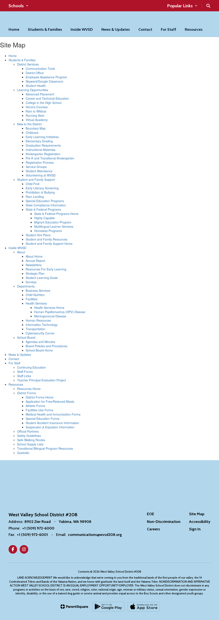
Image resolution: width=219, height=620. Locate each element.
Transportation (35, 329)
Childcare (32, 132)
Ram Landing (35, 196)
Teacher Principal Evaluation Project (41, 380)
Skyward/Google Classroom (44, 81)
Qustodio (23, 453)
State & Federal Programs (43, 209)
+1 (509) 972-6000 (38, 528)
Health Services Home (49, 307)
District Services (28, 64)
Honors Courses (37, 107)
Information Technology (42, 324)
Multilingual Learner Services (53, 226)
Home (13, 56)
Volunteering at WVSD (41, 175)
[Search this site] (208, 6)
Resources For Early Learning (46, 269)
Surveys (31, 282)
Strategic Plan (35, 273)
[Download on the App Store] (144, 606)
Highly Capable (44, 218)
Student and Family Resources (46, 239)
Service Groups (36, 167)
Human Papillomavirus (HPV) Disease (59, 312)
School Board (26, 337)
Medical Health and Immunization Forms (53, 414)
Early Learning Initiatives (42, 137)
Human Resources (38, 320)
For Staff (14, 363)
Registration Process (40, 162)
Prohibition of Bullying (40, 192)
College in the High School (43, 103)
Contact (14, 359)
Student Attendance (39, 171)
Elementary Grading (39, 141)
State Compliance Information (46, 205)
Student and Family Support (36, 179)
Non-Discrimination (164, 521)
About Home (34, 256)
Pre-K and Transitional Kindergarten (50, 158)
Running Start (35, 115)
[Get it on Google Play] (108, 606)
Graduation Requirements (43, 145)
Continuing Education (31, 367)
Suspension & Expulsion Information (50, 427)
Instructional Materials (40, 149)
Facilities (31, 299)
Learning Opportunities (32, 90)
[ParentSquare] (74, 606)
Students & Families (22, 60)
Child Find (32, 184)
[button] (18, 5)
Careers (153, 529)
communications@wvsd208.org (95, 534)
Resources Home (29, 389)
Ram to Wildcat (36, 111)
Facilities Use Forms (39, 410)
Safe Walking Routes (31, 440)
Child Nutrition (35, 295)
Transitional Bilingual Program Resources (45, 448)
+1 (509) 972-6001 (32, 534)
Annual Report (35, 260)
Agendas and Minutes (40, 342)
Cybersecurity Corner (40, 333)
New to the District (29, 124)
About (21, 252)
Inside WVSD (17, 248)
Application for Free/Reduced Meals (50, 401)
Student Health (36, 85)
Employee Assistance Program (46, 77)
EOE (150, 514)
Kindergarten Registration (43, 154)
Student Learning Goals (42, 278)
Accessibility (199, 521)
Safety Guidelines (29, 435)
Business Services (38, 290)
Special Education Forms (42, 418)
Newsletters (33, 265)
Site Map (196, 514)
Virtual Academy (37, 120)
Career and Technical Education (47, 98)
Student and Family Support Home (49, 243)
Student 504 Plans (38, 235)
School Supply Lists (30, 444)
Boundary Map (36, 128)
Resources (16, 384)
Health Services (36, 303)
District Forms (26, 393)
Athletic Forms (35, 406)
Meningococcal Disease (50, 316)
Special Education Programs (45, 201)
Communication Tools (40, 68)
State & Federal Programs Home (56, 214)
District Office (35, 73)
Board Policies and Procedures (46, 346)
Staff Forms (25, 371)
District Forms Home (39, 397)
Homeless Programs (48, 231)
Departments (26, 286)
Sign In (195, 529)
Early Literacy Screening (42, 188)
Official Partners (28, 431)
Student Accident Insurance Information (52, 423)
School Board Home (39, 350)
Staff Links (24, 376)
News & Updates (20, 354)
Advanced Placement (40, 94)
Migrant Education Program (52, 222)
